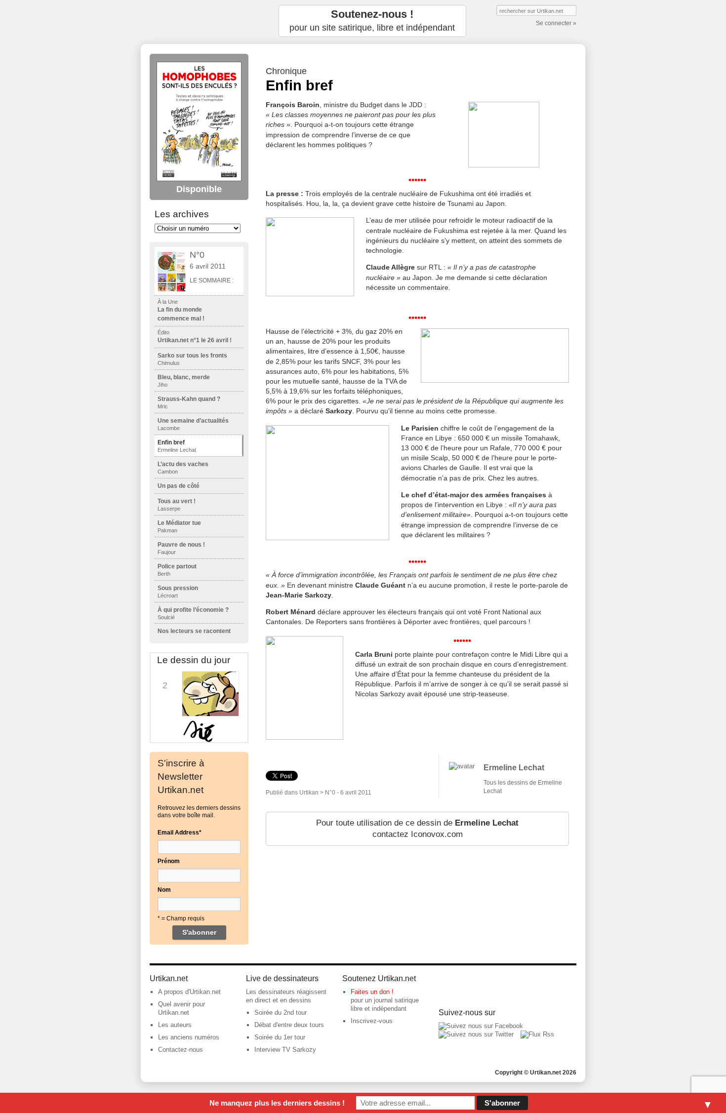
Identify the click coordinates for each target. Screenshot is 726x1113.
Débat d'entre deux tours (289, 1025)
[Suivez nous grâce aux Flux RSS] (537, 1034)
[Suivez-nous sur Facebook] (481, 1026)
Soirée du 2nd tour (280, 1012)
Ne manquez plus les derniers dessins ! (277, 1103)
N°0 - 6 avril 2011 (348, 792)
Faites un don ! (372, 991)
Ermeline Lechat (514, 767)
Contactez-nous (180, 1049)
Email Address (180, 832)
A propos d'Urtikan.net (189, 991)
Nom (164, 889)
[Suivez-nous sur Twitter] (476, 1034)
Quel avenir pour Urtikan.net (181, 1008)
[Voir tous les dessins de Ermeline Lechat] (462, 766)
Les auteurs (175, 1025)
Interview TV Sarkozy (285, 1049)
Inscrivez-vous (372, 1021)
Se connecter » (556, 23)
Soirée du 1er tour (279, 1037)
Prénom (169, 861)
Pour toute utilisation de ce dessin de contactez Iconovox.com (417, 828)
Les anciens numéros (188, 1037)
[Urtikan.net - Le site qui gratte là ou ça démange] (199, 21)
